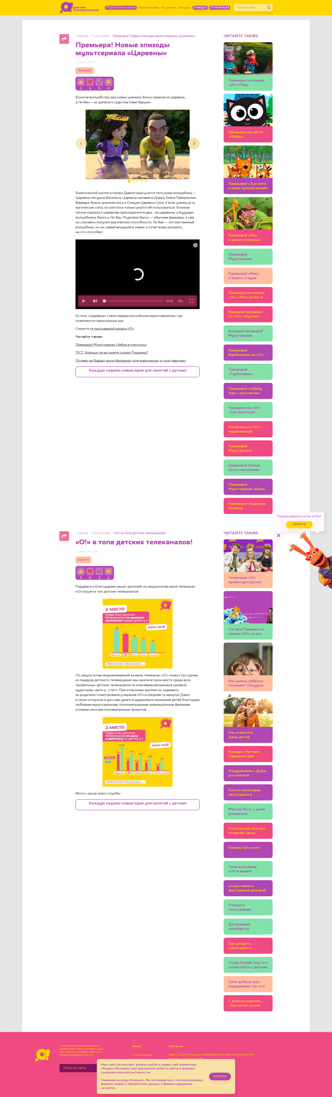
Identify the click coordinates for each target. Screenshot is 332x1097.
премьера (84, 70)
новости (83, 560)
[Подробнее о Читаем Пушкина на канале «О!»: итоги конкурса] (248, 615)
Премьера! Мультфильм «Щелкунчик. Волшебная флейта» (246, 449)
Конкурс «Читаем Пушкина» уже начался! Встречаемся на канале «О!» (247, 754)
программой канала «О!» (113, 328)
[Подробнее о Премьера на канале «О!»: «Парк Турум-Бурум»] (248, 66)
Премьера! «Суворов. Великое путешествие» (247, 506)
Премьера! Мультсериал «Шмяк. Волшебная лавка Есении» (247, 487)
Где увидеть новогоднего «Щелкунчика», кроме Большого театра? (247, 946)
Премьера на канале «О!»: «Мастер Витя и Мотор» (246, 295)
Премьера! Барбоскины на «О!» (246, 352)
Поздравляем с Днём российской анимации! (247, 774)
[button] (129, 181)
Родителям (169, 8)
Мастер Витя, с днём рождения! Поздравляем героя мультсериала (246, 812)
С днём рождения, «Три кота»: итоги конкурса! (244, 1004)
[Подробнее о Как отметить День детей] (248, 718)
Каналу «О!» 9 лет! (244, 847)
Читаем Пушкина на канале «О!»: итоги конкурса (246, 632)
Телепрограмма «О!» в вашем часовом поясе (242, 869)
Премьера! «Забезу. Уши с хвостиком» (245, 391)
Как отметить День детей (240, 735)
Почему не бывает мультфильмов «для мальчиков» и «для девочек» (131, 360)
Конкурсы (184, 8)
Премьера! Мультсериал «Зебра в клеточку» (111, 344)
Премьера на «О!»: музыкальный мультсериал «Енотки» (244, 430)
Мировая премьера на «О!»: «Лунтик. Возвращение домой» (247, 315)
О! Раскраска (219, 8)
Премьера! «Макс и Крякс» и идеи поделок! (243, 276)
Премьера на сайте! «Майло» (246, 134)
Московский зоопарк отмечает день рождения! (247, 831)
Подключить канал (121, 8)
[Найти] (269, 7)
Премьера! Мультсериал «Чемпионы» (240, 257)
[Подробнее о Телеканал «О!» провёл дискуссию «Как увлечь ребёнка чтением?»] (248, 563)
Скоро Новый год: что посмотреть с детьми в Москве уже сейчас (248, 965)
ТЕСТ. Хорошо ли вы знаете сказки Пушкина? (112, 352)
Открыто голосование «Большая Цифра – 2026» (244, 908)
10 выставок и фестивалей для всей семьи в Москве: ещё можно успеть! (247, 889)
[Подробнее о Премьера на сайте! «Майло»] (248, 118)
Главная (82, 36)
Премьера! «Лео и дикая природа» (244, 237)
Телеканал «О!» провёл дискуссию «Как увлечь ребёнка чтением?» (246, 580)
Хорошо (220, 1076)
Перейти (299, 524)
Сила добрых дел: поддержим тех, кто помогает (246, 984)
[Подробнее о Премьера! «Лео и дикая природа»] (248, 221)
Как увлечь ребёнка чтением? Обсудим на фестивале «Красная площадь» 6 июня (247, 684)
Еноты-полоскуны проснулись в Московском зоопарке (244, 793)
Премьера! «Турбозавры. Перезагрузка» (241, 372)
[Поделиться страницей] (64, 39)
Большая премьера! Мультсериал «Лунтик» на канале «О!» (246, 334)
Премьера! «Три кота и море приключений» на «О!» (248, 186)
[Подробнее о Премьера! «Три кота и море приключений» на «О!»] (248, 170)
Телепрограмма (149, 8)
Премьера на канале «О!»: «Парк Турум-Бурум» (246, 83)
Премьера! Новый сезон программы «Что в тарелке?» (244, 468)
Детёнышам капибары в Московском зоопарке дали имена (247, 927)
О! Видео (200, 8)
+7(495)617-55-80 (192, 1059)
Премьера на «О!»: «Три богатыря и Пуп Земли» (244, 410)
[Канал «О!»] (79, 7)
